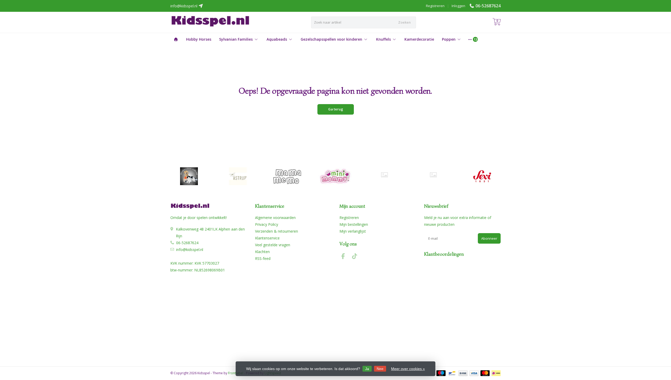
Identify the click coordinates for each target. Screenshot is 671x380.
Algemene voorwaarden (275, 217)
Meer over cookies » (408, 369)
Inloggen (458, 5)
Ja (367, 369)
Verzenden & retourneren (276, 231)
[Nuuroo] (384, 174)
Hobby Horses (198, 39)
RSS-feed (262, 258)
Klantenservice (267, 238)
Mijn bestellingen (353, 224)
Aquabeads (277, 39)
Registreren (435, 5)
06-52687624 (488, 6)
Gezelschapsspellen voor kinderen (331, 39)
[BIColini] (188, 176)
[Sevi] (482, 176)
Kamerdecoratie (419, 39)
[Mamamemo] (286, 176)
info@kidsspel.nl (189, 249)
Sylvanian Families (236, 39)
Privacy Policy (266, 224)
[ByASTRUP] (237, 176)
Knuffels (383, 39)
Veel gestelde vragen (272, 244)
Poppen (449, 39)
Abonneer (489, 238)
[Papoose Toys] (433, 174)
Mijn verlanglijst (352, 231)
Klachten (262, 251)
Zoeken (404, 22)
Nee (380, 369)
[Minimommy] (335, 176)
